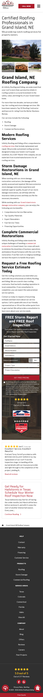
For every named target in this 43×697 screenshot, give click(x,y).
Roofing (21, 569)
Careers (21, 650)
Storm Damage (21, 575)
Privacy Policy (22, 394)
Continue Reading (12, 514)
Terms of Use (13, 394)
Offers (21, 639)
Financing (21, 552)
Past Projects (21, 655)
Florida (21, 607)
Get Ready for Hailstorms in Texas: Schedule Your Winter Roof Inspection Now (19, 491)
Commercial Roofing (21, 580)
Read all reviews (11, 474)
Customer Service (22, 558)
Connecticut (21, 602)
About (21, 629)
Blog (21, 634)
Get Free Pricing (21, 377)
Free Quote (21, 695)
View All (21, 617)
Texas (21, 592)
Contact (21, 542)
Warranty (21, 547)
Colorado (21, 597)
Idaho (21, 612)
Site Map (26, 687)
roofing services (8, 146)
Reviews (21, 644)
